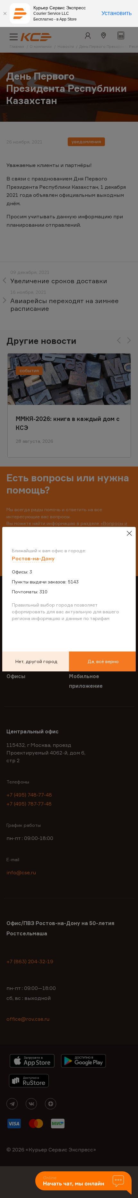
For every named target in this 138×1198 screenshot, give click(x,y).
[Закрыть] (5, 13)
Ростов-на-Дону (33, 558)
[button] (83, 1183)
